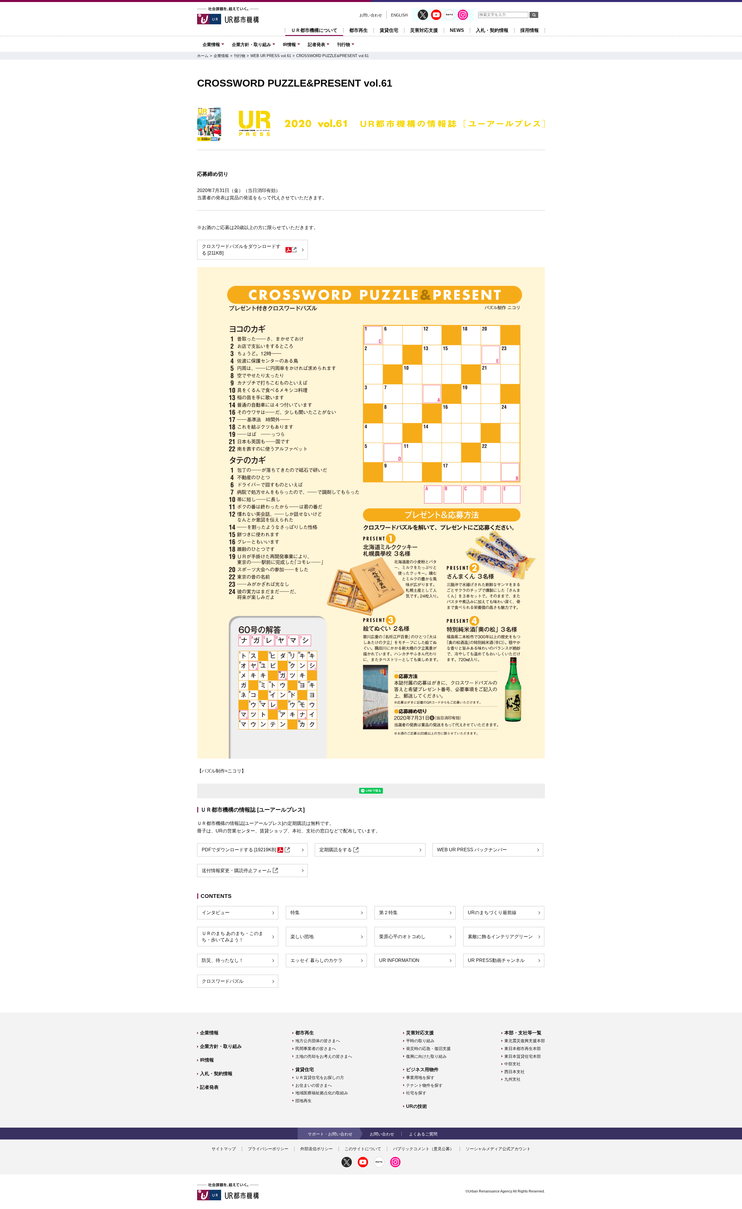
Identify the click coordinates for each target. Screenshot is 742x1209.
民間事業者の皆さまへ (315, 1048)
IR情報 (289, 44)
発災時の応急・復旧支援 (428, 1048)
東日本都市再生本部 (522, 1048)
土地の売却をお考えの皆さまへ (323, 1056)
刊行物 (343, 44)
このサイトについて (363, 1148)
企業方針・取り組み (251, 44)
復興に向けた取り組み (426, 1056)
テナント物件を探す (424, 1085)
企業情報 (211, 44)
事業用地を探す (420, 1077)
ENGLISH (399, 15)
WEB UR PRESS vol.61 (270, 56)
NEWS (457, 30)
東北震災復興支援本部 (524, 1040)
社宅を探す (416, 1093)
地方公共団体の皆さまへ (317, 1040)
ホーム (202, 56)
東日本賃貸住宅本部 (522, 1056)
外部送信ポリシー (316, 1148)
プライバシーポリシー (268, 1148)
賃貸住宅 (389, 30)
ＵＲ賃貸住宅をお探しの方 (319, 1077)
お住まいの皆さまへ (313, 1085)
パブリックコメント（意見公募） (423, 1148)
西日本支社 (514, 1071)
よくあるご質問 (423, 1134)
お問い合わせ (370, 15)
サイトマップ (224, 1148)
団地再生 (303, 1100)
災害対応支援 (424, 30)
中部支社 (512, 1064)
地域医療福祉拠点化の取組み (321, 1093)
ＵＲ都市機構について (314, 30)
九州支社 (512, 1079)
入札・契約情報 (492, 30)
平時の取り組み (420, 1040)
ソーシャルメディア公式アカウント (498, 1148)
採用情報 (529, 30)
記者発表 (316, 44)
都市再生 (358, 30)
